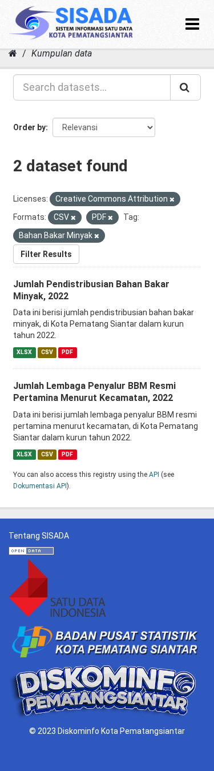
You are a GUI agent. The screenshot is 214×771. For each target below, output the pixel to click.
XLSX (24, 352)
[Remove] (172, 199)
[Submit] (185, 87)
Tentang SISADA (39, 535)
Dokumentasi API (40, 486)
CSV (47, 352)
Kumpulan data (61, 53)
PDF (67, 352)
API (154, 475)
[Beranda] (13, 53)
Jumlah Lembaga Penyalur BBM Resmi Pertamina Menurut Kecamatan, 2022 (94, 391)
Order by (29, 127)
